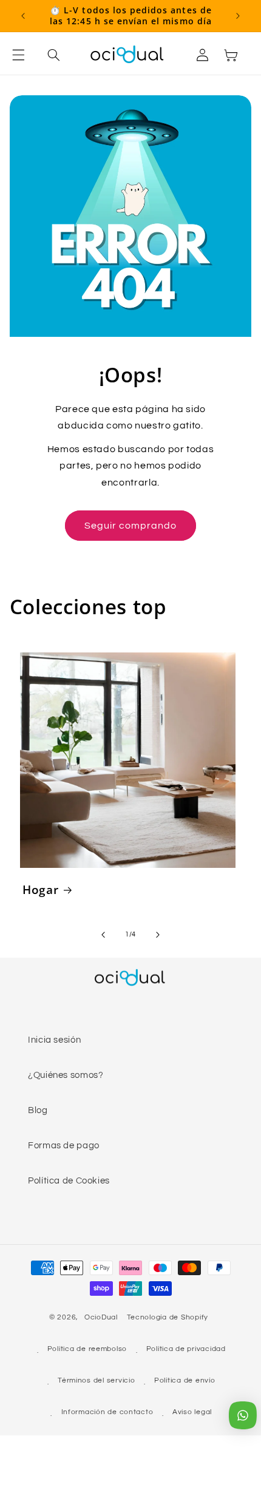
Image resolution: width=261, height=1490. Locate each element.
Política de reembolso (87, 1349)
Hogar (40, 889)
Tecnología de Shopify (167, 1317)
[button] (25, 55)
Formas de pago (64, 1145)
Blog (38, 1110)
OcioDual (101, 1317)
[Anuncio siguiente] (238, 15)
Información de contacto (107, 1412)
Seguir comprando (130, 525)
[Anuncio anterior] (23, 15)
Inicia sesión (54, 1040)
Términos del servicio (96, 1380)
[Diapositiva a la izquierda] (103, 934)
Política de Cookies (69, 1180)
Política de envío (184, 1380)
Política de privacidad (186, 1349)
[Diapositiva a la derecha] (157, 934)
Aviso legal (192, 1412)
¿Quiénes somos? (65, 1075)
